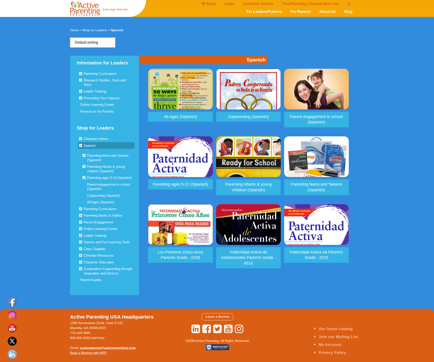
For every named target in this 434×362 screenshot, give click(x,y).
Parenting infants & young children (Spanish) (106, 169)
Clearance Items (96, 139)
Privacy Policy (332, 353)
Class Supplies (95, 249)
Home (74, 30)
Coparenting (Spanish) (103, 195)
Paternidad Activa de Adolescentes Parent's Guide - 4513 (248, 258)
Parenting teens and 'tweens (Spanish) (108, 158)
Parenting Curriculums (100, 74)
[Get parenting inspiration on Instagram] (239, 328)
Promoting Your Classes (102, 98)
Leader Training (95, 91)
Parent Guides (90, 280)
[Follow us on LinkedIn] (195, 328)
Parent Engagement (98, 222)
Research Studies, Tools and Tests (105, 82)
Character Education (99, 262)
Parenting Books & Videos (103, 215)
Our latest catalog (336, 329)
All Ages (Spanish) (100, 202)
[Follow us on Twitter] (217, 328)
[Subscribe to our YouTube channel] (228, 328)
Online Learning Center (97, 104)
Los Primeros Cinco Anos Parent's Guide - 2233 (180, 255)
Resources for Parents (97, 111)
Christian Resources (99, 255)
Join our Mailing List (338, 337)
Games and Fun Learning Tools (107, 242)
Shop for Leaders (94, 30)
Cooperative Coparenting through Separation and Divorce (108, 271)
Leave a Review (217, 316)
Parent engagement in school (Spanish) (108, 186)
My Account (330, 345)
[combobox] (92, 42)
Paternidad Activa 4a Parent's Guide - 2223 (316, 255)
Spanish (90, 145)
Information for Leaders (102, 62)
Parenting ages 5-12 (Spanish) (109, 178)
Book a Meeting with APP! (88, 353)
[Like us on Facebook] (206, 328)
